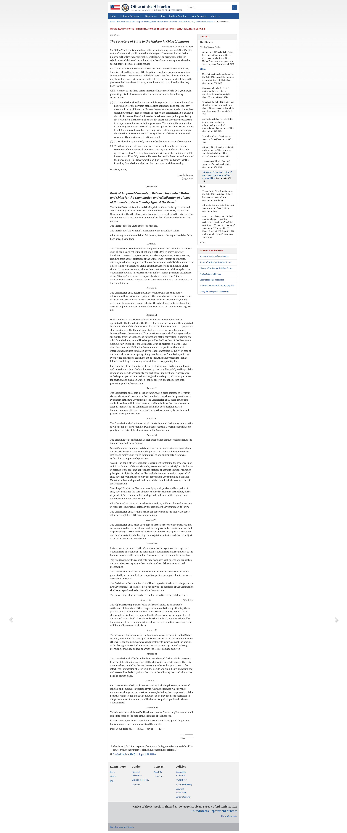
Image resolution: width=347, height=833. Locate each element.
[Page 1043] (187, 178)
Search (113, 776)
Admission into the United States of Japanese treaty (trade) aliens (218, 208)
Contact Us (158, 776)
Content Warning (183, 797)
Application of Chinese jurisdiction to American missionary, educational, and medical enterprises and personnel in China (218, 125)
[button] (130, 16)
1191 (152, 754)
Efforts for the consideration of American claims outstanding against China (217, 176)
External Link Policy (184, 784)
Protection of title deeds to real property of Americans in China (216, 164)
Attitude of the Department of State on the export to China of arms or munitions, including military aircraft (218, 151)
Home (112, 772)
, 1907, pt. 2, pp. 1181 (131, 754)
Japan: (203, 186)
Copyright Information (181, 791)
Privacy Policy (181, 780)
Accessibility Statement (181, 774)
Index (202, 242)
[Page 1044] (187, 326)
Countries (136, 784)
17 (179, 350)
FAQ (111, 781)
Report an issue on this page (122, 827)
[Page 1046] (187, 600)
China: (203, 69)
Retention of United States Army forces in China (217, 139)
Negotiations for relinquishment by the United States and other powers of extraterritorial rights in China (218, 78)
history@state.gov (229, 816)
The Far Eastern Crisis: (210, 47)
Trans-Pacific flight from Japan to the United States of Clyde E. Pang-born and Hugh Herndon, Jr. (218, 195)
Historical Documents (137, 774)
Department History (140, 780)
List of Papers (206, 42)
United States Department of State (213, 811)
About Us (158, 772)
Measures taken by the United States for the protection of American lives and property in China (216, 92)
